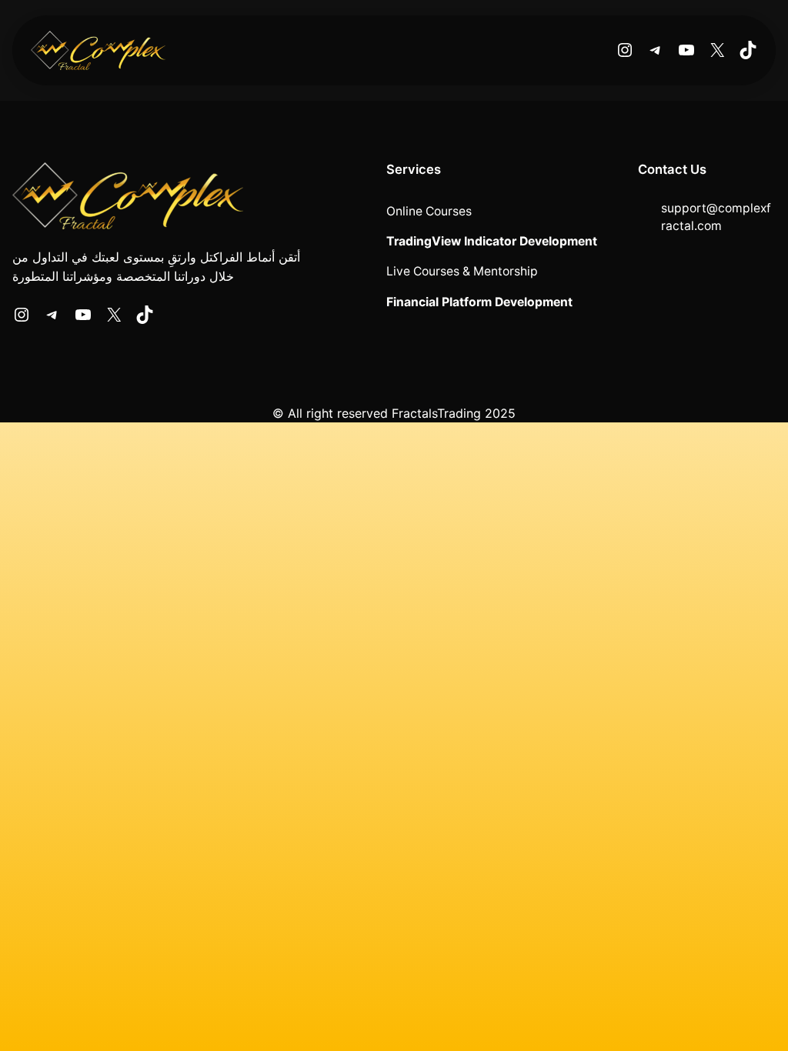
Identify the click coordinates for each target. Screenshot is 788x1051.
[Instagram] (625, 50)
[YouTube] (686, 50)
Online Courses (429, 211)
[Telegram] (655, 50)
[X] (717, 50)
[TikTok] (748, 50)
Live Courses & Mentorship (462, 271)
